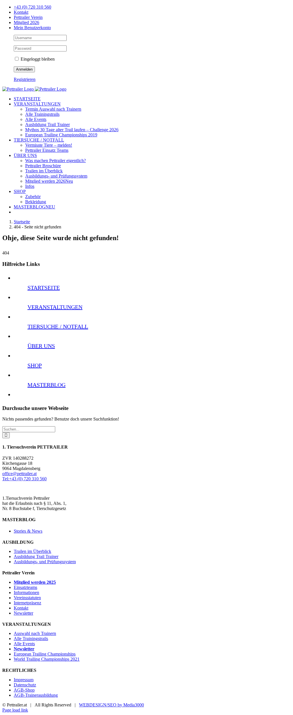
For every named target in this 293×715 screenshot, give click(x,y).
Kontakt (21, 608)
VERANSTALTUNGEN (54, 307)
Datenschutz (25, 684)
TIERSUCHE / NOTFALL (57, 326)
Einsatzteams (25, 587)
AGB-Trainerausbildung (36, 695)
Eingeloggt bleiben (37, 59)
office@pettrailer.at (19, 473)
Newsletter (23, 613)
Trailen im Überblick (32, 551)
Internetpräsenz (27, 602)
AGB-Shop (24, 690)
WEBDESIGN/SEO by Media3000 (111, 704)
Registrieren (24, 79)
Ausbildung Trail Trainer (36, 556)
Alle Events (24, 643)
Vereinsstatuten (27, 597)
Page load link (15, 710)
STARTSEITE (43, 287)
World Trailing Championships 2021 (47, 659)
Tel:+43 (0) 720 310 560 (24, 478)
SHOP (34, 365)
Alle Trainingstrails (31, 638)
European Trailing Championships (45, 654)
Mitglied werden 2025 (35, 582)
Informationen (26, 592)
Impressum (23, 679)
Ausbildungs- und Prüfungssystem (45, 561)
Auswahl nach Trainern (35, 633)
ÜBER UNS (41, 346)
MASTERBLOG (46, 385)
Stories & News (28, 531)
